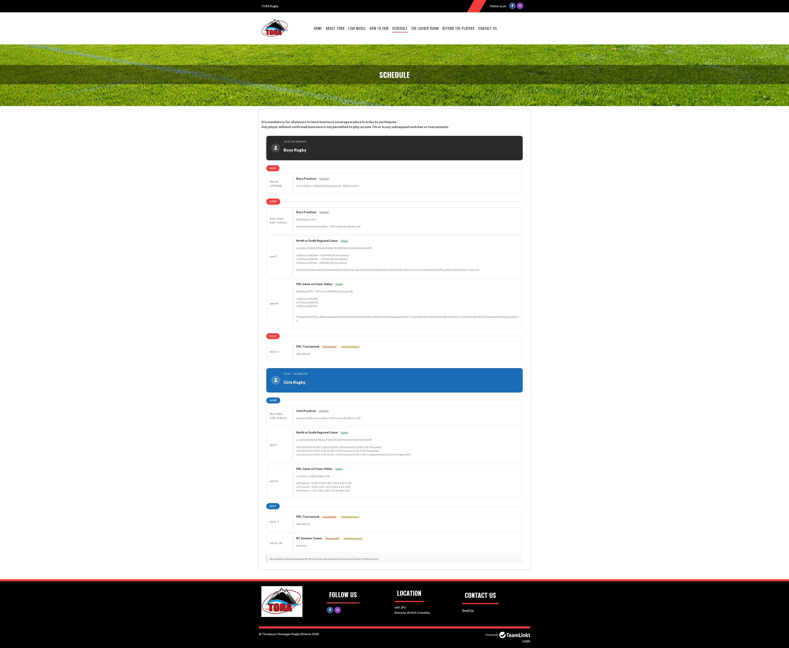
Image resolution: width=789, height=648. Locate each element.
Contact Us (487, 28)
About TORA (335, 28)
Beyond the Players (458, 28)
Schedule (399, 28)
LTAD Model (357, 28)
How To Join (379, 28)
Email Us (468, 610)
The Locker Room (425, 28)
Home (318, 28)
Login (526, 640)
